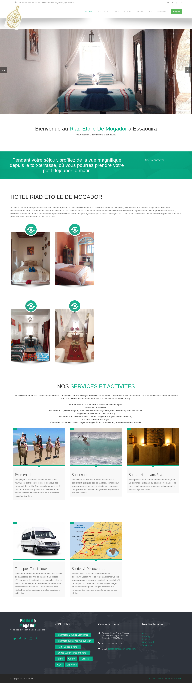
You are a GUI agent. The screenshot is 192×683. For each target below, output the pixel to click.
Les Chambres (103, 11)
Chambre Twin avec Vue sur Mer (74, 640)
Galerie (127, 11)
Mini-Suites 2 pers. (68, 646)
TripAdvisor (147, 645)
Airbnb (145, 633)
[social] (168, 2)
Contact (139, 11)
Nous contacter (154, 160)
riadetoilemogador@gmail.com (59, 2)
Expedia (146, 639)
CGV (150, 11)
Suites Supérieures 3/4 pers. (72, 652)
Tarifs (117, 11)
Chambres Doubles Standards (73, 634)
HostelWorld (148, 642)
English (176, 11)
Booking (146, 636)
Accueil (88, 11)
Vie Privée (161, 11)
